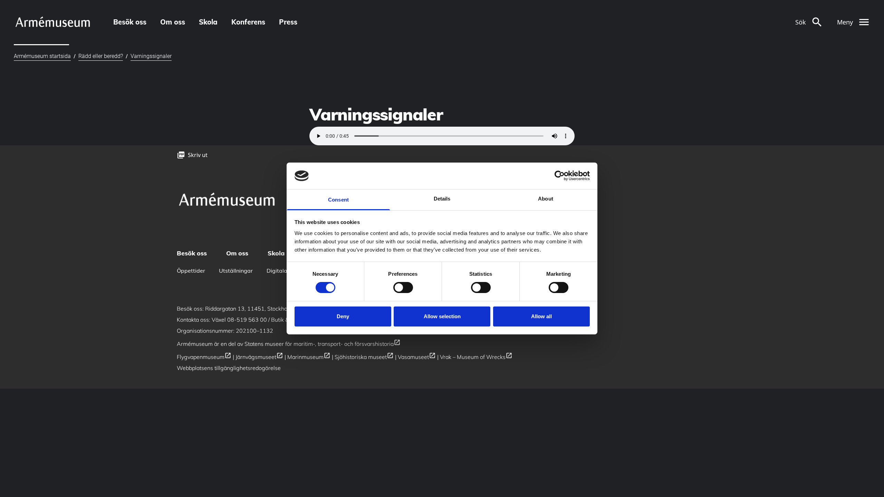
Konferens (248, 22)
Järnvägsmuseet (259, 356)
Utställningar (236, 270)
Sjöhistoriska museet (364, 356)
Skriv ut (198, 155)
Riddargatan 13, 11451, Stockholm (252, 308)
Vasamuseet (417, 356)
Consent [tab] (338, 200)
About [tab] (545, 199)
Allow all (541, 316)
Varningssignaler (151, 56)
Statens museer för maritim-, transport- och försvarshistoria (322, 343)
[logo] (52, 22)
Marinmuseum (308, 356)
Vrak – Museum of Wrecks (476, 356)
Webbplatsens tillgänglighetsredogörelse (229, 367)
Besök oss (129, 22)
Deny (343, 316)
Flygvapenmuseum (204, 356)
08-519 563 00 (247, 319)
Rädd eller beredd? (100, 56)
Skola (208, 22)
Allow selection (442, 316)
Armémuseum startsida (42, 56)
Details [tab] (442, 199)
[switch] (403, 287)
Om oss (172, 22)
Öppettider (191, 270)
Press (288, 22)
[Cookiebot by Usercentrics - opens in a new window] (559, 175)
